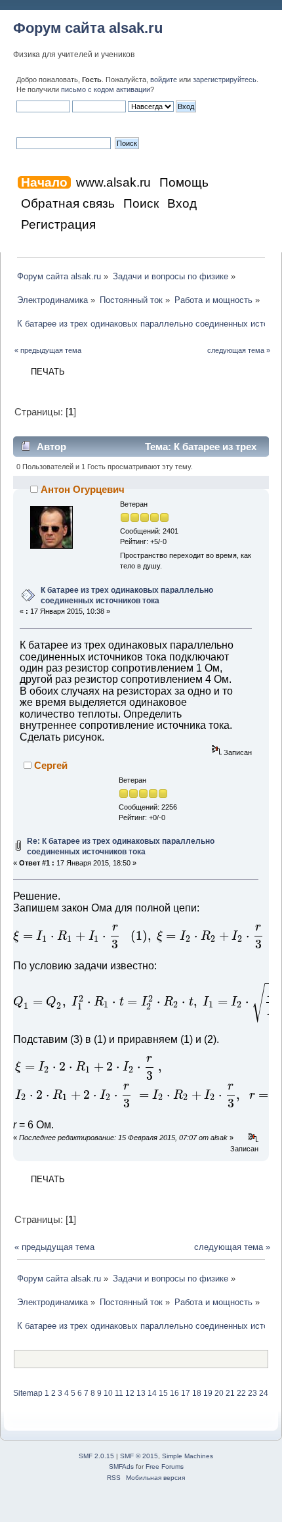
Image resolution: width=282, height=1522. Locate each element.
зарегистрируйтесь (224, 79)
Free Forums (165, 1466)
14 (152, 1393)
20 (219, 1393)
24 (263, 1393)
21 (230, 1393)
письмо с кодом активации (105, 89)
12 (129, 1393)
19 (207, 1393)
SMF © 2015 (139, 1456)
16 (174, 1393)
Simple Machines (187, 1456)
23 (252, 1393)
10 (108, 1393)
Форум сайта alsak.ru (88, 28)
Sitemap (28, 1393)
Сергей (51, 765)
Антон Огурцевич (83, 489)
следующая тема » (238, 350)
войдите (163, 79)
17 (185, 1393)
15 (163, 1393)
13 (141, 1393)
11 (119, 1393)
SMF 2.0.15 (96, 1456)
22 (241, 1393)
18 (196, 1393)
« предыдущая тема (47, 350)
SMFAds (121, 1466)
